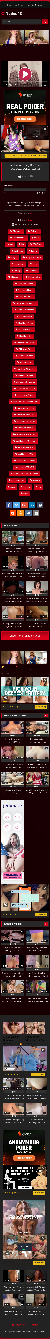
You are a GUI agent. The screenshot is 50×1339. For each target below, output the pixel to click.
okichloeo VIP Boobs (26, 369)
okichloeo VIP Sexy (25, 447)
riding (12, 487)
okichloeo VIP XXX (26, 467)
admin (29, 220)
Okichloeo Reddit (25, 329)
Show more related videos (25, 635)
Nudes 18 (13, 13)
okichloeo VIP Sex (25, 428)
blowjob (13, 257)
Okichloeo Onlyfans (25, 310)
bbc (22, 244)
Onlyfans (34, 231)
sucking (26, 487)
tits (39, 487)
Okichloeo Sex (25, 336)
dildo (34, 264)
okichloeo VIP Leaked (25, 382)
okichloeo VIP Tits (25, 454)
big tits (34, 251)
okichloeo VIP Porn (25, 408)
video (25, 493)
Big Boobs (17, 231)
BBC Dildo (37, 244)
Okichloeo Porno (25, 323)
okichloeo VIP (26, 362)
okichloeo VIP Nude (25, 395)
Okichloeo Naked (25, 290)
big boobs (18, 251)
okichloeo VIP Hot (25, 375)
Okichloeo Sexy (25, 349)
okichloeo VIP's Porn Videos (25, 474)
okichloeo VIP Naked (26, 388)
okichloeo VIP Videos (25, 460)
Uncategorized (19, 238)
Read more (23, 213)
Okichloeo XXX (17, 480)
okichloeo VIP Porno (25, 415)
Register (38, 5)
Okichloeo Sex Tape (25, 342)
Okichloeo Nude (26, 297)
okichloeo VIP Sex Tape (25, 434)
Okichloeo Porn (25, 316)
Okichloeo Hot (34, 277)
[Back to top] (41, 1330)
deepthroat (19, 264)
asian (36, 238)
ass (11, 244)
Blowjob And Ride (33, 257)
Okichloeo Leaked (25, 283)
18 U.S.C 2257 (19, 1325)
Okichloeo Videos (25, 356)
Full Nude (33, 270)
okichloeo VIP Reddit (26, 421)
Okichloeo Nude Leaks (26, 303)
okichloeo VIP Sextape (25, 441)
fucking (17, 270)
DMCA (35, 1325)
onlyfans (36, 480)
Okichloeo (15, 277)
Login (29, 5)
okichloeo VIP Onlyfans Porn (25, 401)
